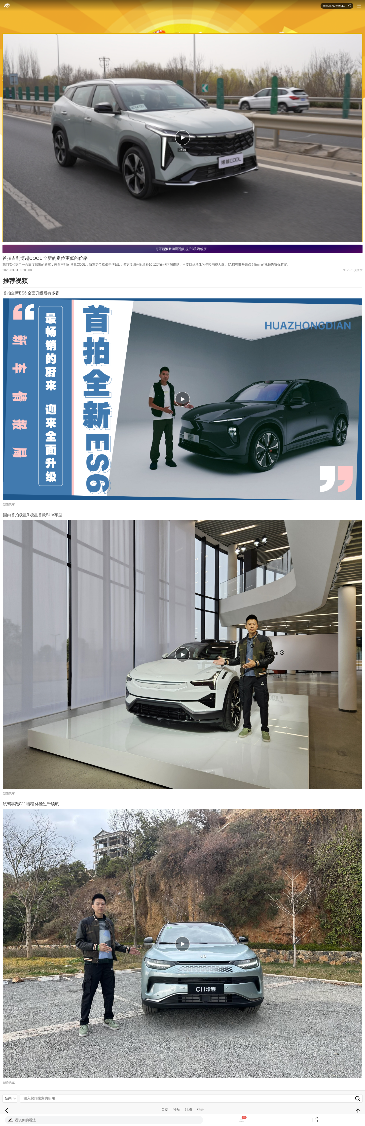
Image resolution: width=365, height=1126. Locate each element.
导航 (176, 1110)
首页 (164, 1110)
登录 (200, 1110)
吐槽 (188, 1110)
